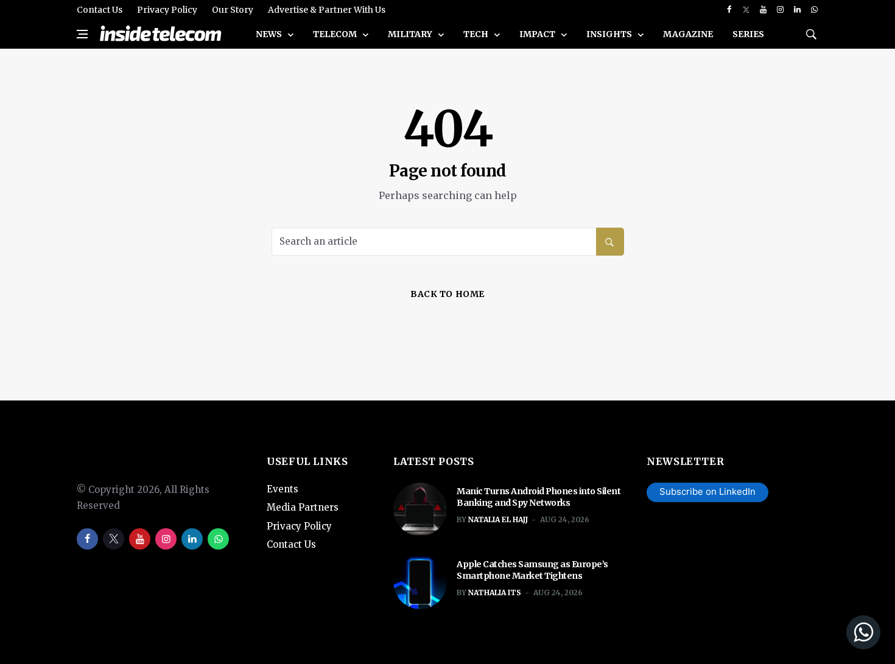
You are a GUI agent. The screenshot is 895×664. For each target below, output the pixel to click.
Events (282, 489)
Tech (476, 34)
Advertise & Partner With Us (326, 9)
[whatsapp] (814, 9)
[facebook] (729, 9)
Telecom (336, 34)
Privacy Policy (167, 9)
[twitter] (746, 9)
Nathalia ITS (494, 592)
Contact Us (99, 9)
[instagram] (780, 9)
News (270, 34)
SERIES (748, 34)
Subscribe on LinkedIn (707, 491)
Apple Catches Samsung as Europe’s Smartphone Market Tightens (532, 570)
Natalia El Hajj (498, 519)
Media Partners (303, 507)
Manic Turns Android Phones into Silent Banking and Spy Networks (538, 497)
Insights (610, 34)
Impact (538, 34)
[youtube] (763, 9)
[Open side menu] (82, 34)
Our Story (232, 9)
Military (411, 34)
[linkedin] (797, 9)
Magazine (688, 34)
